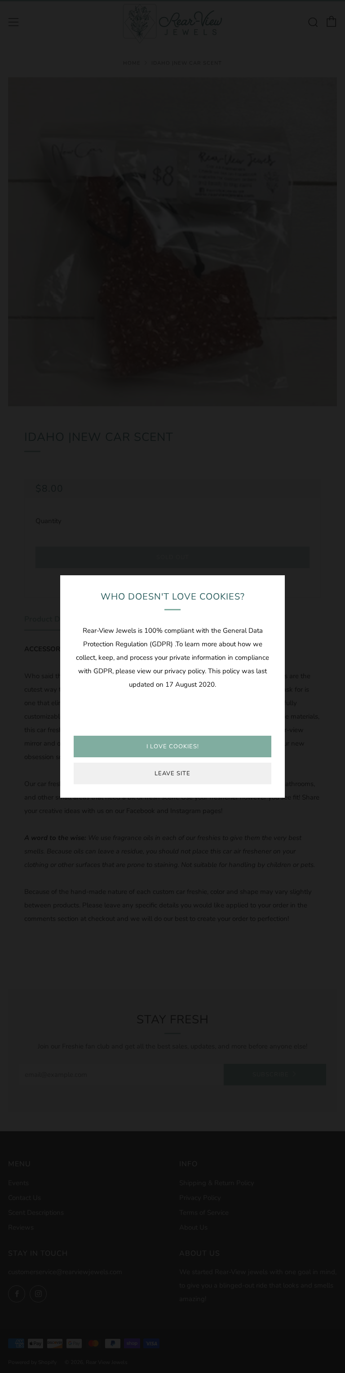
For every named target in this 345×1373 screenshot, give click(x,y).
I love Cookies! (172, 746)
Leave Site (172, 773)
